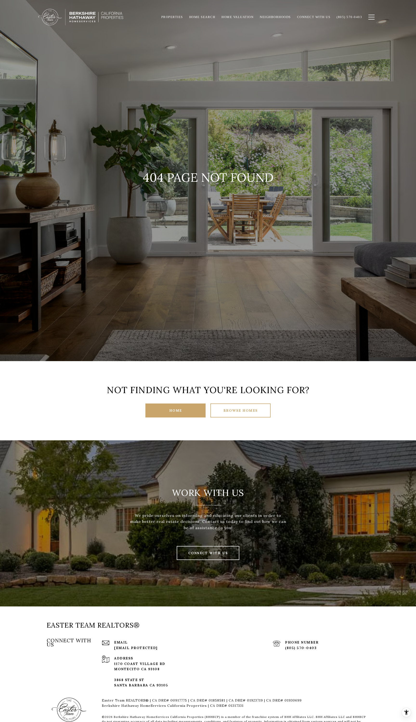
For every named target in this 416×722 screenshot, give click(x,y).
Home (175, 410)
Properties (172, 17)
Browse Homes (240, 410)
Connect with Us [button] (208, 553)
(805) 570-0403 (301, 648)
